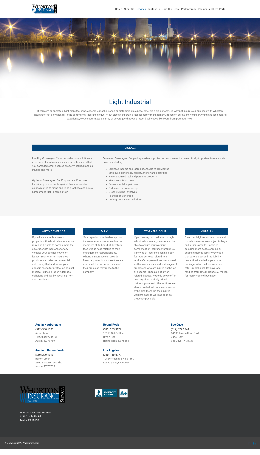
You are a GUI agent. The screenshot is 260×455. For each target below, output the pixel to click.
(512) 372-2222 (44, 354)
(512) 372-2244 (180, 329)
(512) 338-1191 (44, 329)
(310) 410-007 (111, 354)
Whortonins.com (31, 443)
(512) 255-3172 (112, 329)
